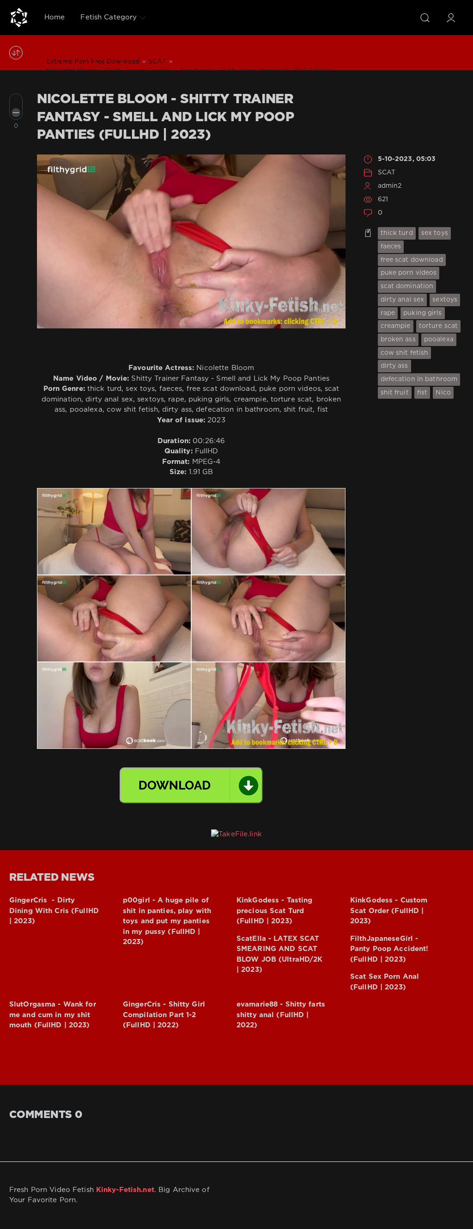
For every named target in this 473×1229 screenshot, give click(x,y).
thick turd (397, 233)
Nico (443, 392)
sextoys (444, 300)
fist (422, 392)
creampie (396, 326)
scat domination (407, 286)
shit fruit (395, 392)
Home (54, 17)
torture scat (438, 326)
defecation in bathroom (419, 379)
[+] (16, 100)
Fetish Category (108, 17)
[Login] (451, 17)
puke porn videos (409, 273)
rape (388, 313)
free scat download (412, 260)
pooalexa (439, 339)
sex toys (434, 233)
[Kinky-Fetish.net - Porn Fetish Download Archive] (18, 17)
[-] (16, 112)
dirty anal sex (402, 300)
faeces (391, 246)
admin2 (390, 186)
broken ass (398, 339)
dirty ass (394, 366)
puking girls (422, 313)
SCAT (386, 172)
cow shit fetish (405, 353)
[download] (191, 785)
